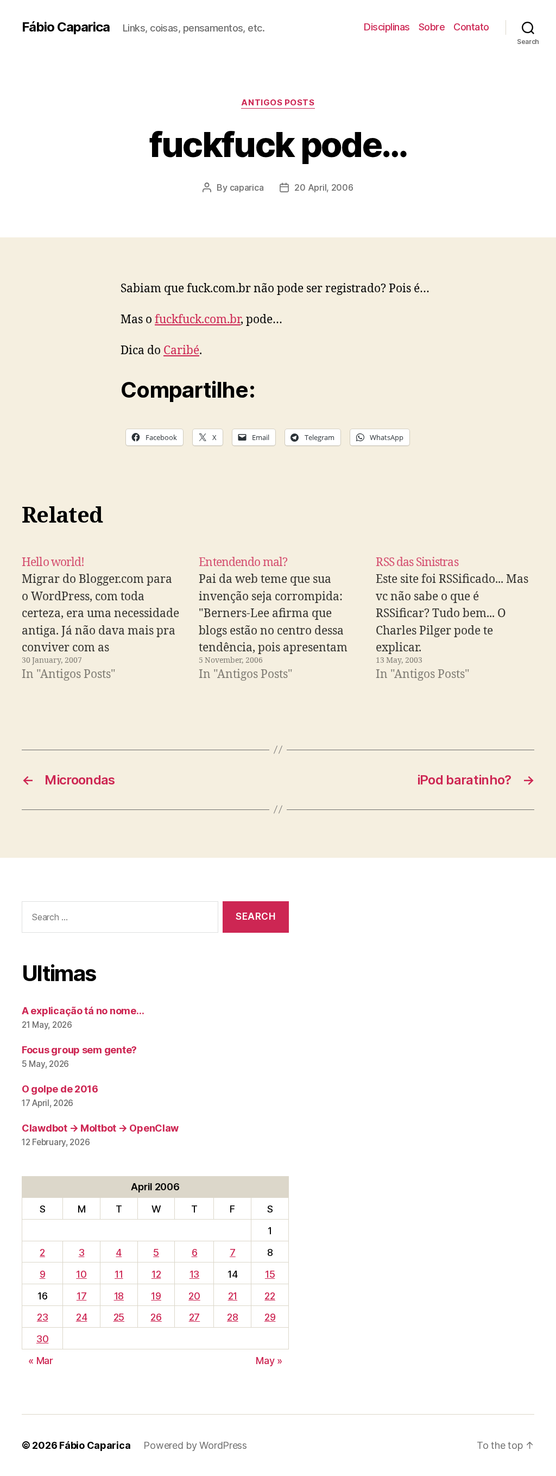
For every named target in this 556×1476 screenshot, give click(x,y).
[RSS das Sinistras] (455, 618)
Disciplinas (387, 27)
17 (81, 1296)
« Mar (40, 1360)
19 (156, 1296)
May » (269, 1360)
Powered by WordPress (195, 1445)
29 (269, 1317)
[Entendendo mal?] (278, 618)
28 (232, 1317)
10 (81, 1274)
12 (156, 1274)
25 (118, 1317)
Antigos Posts (277, 103)
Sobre (432, 27)
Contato (471, 27)
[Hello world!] (101, 618)
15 (270, 1274)
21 (232, 1296)
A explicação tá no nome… (83, 1010)
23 (42, 1317)
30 (42, 1339)
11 (119, 1274)
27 (194, 1317)
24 (81, 1317)
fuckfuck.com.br (198, 319)
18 (119, 1296)
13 (194, 1274)
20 (194, 1296)
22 (269, 1296)
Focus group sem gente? (79, 1050)
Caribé (181, 350)
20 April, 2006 (323, 187)
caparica (247, 187)
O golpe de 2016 (60, 1089)
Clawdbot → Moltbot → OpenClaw (100, 1128)
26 (155, 1317)
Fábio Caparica (66, 27)
